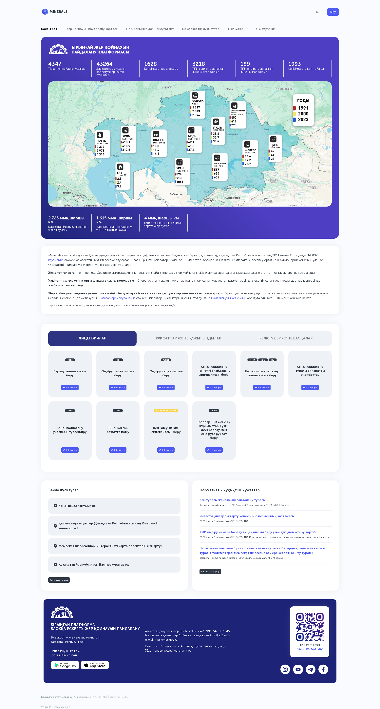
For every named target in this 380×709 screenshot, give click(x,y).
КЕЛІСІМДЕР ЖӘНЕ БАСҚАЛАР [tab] (286, 338)
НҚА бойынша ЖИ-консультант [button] (150, 29)
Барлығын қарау (59, 580)
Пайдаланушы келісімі (65, 651)
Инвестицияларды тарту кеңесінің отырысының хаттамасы (247, 516)
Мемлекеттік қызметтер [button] (200, 29)
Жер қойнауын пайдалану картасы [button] (92, 29)
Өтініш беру (70, 387)
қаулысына (56, 260)
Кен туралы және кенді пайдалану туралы (233, 500)
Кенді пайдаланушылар (77, 506)
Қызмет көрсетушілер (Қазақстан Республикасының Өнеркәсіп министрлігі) (109, 525)
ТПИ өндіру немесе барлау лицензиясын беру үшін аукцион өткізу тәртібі (258, 532)
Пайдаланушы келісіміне (228, 298)
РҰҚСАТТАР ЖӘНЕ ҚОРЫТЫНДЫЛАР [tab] (188, 338)
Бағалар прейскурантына (117, 298)
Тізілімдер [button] (235, 29)
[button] (319, 12)
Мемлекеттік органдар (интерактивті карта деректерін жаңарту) (110, 546)
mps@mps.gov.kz (166, 639)
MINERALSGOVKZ (311, 649)
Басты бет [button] (49, 29)
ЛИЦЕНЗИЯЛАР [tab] (92, 338)
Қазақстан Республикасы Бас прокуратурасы (94, 564)
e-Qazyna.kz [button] (265, 29)
